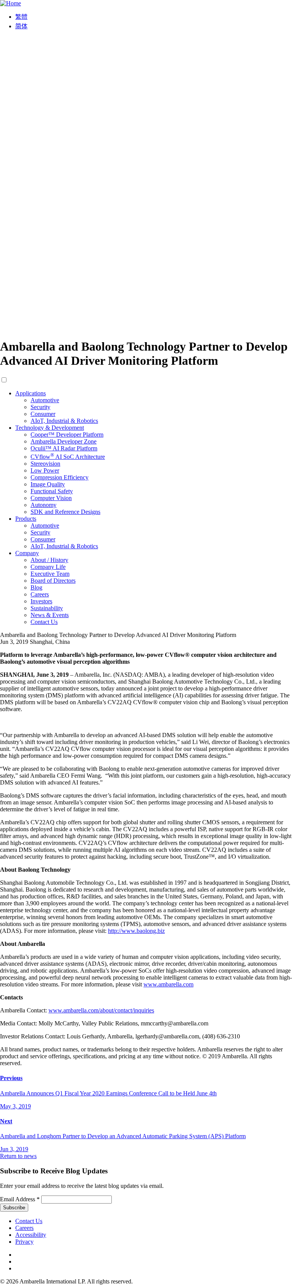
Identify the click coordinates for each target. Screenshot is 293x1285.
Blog (36, 587)
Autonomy (43, 505)
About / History (49, 560)
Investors (41, 601)
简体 (21, 26)
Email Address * (20, 1199)
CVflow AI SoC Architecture (68, 456)
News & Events (50, 615)
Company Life (48, 567)
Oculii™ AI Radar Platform (64, 448)
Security (40, 407)
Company (27, 553)
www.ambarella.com (168, 984)
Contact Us (44, 622)
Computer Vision (51, 498)
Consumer (43, 414)
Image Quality (48, 484)
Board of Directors (53, 580)
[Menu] (146, 328)
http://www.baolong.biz (136, 931)
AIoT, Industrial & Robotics (64, 421)
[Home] (10, 3)
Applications (30, 393)
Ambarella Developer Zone (64, 441)
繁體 (21, 16)
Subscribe (14, 1207)
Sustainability (47, 608)
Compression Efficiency (60, 477)
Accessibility (30, 1234)
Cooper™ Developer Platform (67, 434)
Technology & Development (49, 427)
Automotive (45, 400)
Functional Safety (52, 491)
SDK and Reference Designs (65, 511)
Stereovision (45, 463)
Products (25, 518)
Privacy (24, 1241)
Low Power (45, 470)
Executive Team (50, 573)
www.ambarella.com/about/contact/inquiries (101, 1010)
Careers (40, 594)
